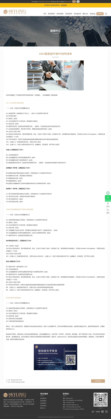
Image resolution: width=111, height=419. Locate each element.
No (78, 1)
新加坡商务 (51, 13)
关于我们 (100, 13)
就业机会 (92, 13)
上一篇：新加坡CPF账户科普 (14, 380)
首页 (44, 13)
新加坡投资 (77, 13)
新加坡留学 (68, 13)
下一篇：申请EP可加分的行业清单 (15, 382)
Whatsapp (108, 200)
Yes (74, 1)
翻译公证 (85, 13)
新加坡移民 (60, 13)
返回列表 (98, 381)
